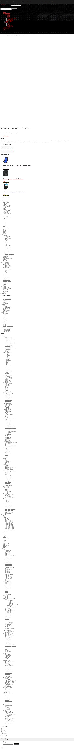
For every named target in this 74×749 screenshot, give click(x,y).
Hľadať (4, 742)
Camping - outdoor (8, 21)
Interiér (8, 15)
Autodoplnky (7, 14)
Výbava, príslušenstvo (11, 18)
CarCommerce (10, 20)
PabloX (6, 739)
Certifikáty (5, 29)
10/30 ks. (12, 147)
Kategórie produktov (6, 13)
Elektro (8, 17)
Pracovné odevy (10, 26)
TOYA (8, 24)
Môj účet (42, 1)
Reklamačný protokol (52, 1)
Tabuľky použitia (6, 28)
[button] (3, 10)
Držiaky (8, 35)
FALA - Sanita (10, 25)
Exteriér (8, 16)
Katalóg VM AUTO (6, 27)
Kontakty (4, 30)
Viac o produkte (5, 169)
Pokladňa (46, 1)
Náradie (6, 22)
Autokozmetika (10, 19)
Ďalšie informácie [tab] (6, 135)
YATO (8, 23)
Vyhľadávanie (16, 743)
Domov (4, 12)
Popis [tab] (4, 134)
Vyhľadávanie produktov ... (5, 5)
